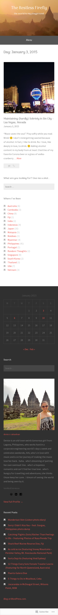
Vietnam (12, 269)
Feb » (32, 349)
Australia (12, 205)
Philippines (13, 243)
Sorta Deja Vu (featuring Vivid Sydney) (27, 558)
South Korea (14, 258)
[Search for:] (29, 187)
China (10, 213)
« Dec (25, 349)
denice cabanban (12, 434)
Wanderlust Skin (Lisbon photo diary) (27, 519)
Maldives (12, 236)
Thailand (12, 262)
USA (10, 266)
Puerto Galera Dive (17, 573)
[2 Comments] (9, 165)
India (10, 220)
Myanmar (12, 239)
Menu (29, 40)
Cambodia (13, 209)
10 (43, 317)
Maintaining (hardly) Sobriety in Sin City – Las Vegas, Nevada (29, 121)
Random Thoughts (17, 251)
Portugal (12, 247)
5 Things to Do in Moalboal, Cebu (24, 578)
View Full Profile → (13, 501)
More (19, 158)
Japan (11, 228)
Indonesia (13, 224)
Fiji (9, 217)
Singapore (13, 254)
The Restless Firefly (29, 8)
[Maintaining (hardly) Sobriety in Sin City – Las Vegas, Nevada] (14, 165)
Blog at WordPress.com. (15, 598)
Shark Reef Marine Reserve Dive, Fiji (26, 543)
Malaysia (12, 232)
